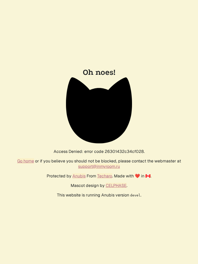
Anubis (79, 176)
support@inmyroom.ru (99, 166)
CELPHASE (116, 185)
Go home (25, 161)
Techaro (104, 176)
